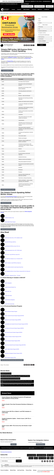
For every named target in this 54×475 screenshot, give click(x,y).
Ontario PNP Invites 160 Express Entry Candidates (17, 13)
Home (2, 13)
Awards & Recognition (27, 6)
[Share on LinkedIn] (28, 45)
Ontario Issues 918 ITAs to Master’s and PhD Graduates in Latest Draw (16, 412)
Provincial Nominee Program (11, 196)
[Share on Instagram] (32, 45)
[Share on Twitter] (26, 45)
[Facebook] (42, 461)
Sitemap (34, 470)
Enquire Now (49, 6)
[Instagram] (45, 461)
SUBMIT (41, 44)
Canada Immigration (31, 455)
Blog (48, 458)
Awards (35, 458)
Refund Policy (13, 470)
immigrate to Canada (12, 57)
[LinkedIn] (52, 461)
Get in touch (31, 447)
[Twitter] (47, 461)
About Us (34, 9)
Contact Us (46, 9)
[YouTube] (50, 461)
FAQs (52, 458)
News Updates (5, 13)
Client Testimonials (39, 6)
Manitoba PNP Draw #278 (6, 373)
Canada (13, 9)
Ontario (3, 400)
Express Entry (10, 61)
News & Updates (42, 458)
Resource (40, 9)
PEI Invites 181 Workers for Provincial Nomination (10, 378)
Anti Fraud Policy (20, 470)
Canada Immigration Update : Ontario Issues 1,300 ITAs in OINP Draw (16, 419)
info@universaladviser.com (11, 3)
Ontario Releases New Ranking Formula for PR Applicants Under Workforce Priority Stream (16, 398)
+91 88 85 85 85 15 (46, 1)
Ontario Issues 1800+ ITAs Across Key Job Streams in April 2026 (17, 426)
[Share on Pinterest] (30, 45)
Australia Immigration (41, 455)
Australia (19, 9)
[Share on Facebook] (24, 45)
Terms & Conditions (4, 470)
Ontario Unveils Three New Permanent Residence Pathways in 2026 (17, 405)
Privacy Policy (28, 470)
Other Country (26, 9)
